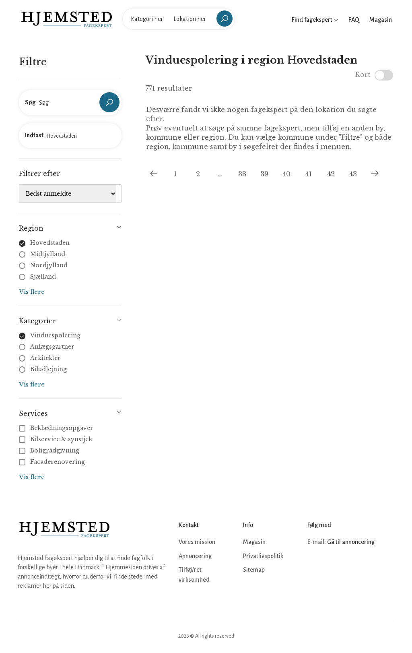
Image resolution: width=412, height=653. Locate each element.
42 (331, 174)
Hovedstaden (50, 242)
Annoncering (195, 556)
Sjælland (43, 276)
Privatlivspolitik (263, 556)
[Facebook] (314, 566)
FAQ (353, 20)
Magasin (380, 20)
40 (286, 174)
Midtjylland (47, 254)
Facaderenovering (57, 461)
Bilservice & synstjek (61, 439)
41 (308, 174)
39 (264, 174)
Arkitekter (45, 358)
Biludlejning (48, 369)
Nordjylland (49, 265)
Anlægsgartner (52, 346)
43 (353, 174)
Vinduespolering (55, 335)
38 (242, 174)
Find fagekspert (313, 20)
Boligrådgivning (54, 450)
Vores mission (197, 542)
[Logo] (66, 18)
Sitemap (254, 569)
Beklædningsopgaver (61, 428)
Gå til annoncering (351, 542)
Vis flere (32, 292)
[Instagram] (332, 566)
